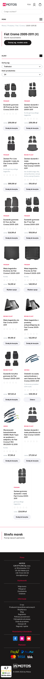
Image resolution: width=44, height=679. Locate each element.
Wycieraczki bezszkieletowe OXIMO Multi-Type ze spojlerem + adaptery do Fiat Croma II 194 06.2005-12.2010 (10, 437)
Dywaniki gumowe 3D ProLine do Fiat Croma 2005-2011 (10, 107)
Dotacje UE (22, 624)
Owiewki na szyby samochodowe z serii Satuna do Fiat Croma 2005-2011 (32, 377)
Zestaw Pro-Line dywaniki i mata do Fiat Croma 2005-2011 (11, 162)
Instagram (22, 638)
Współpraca (22, 609)
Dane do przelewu (22, 621)
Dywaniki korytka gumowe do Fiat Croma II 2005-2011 (11, 376)
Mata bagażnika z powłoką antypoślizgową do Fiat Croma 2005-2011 (32, 325)
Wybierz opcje (12, 290)
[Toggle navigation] (40, 19)
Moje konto (22, 586)
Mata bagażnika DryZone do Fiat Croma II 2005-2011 (11, 270)
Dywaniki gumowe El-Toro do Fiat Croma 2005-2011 (10, 222)
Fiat (17, 26)
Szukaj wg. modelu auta (17, 42)
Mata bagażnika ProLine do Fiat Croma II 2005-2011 (32, 270)
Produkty (11, 26)
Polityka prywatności (22, 617)
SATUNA (26, 370)
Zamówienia (22, 591)
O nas (22, 605)
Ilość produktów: (8, 71)
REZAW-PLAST (28, 155)
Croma (22, 26)
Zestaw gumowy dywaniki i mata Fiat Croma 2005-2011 (21, 495)
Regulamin (22, 614)
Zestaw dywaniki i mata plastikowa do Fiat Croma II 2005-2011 (32, 433)
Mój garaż (22, 589)
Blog (22, 612)
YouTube (29, 638)
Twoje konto (34, 4)
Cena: (5, 123)
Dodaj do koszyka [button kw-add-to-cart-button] (12, 128)
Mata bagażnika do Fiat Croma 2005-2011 (11, 322)
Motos (4, 26)
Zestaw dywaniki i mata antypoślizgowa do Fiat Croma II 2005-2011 (32, 163)
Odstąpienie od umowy (22, 619)
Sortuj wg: (6, 63)
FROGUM (6, 101)
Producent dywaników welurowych (22, 607)
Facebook (15, 638)
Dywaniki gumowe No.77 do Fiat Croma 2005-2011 (31, 222)
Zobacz (32, 400)
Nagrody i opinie (22, 626)
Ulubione (22, 594)
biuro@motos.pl (22, 575)
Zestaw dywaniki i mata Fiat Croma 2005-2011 (31, 107)
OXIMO (5, 426)
